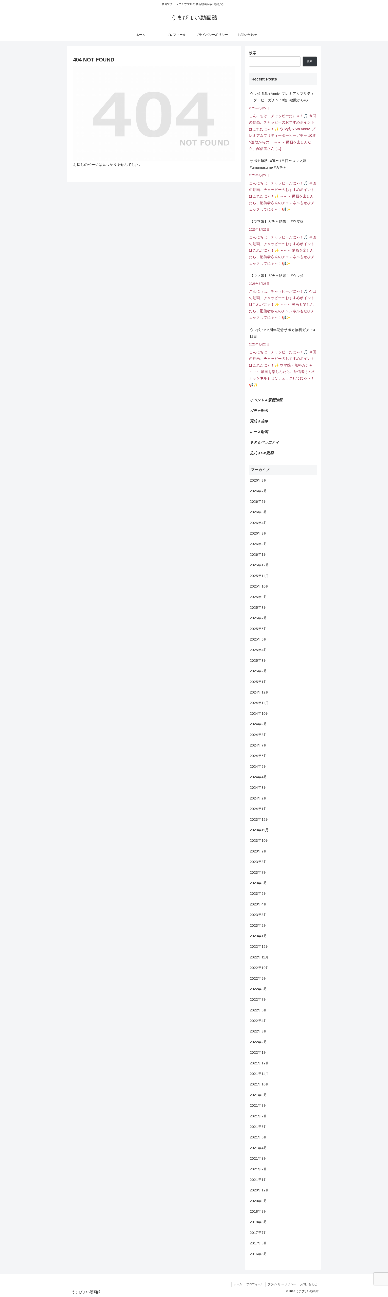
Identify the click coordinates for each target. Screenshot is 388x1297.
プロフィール (254, 1284)
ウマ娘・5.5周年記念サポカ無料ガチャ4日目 (282, 333)
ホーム (238, 1284)
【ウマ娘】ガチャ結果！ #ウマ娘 (277, 221)
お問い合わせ (308, 1284)
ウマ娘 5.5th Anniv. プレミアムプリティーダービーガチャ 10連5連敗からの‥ (282, 97)
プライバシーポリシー (282, 1284)
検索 (252, 53)
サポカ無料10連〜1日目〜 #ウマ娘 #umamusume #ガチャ (278, 164)
